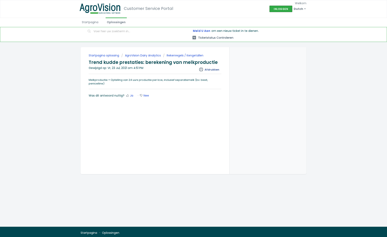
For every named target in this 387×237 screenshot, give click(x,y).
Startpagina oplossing (104, 55)
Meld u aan (201, 31)
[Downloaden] (186, 66)
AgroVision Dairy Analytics (143, 55)
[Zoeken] (89, 32)
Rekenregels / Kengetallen (185, 55)
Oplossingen (116, 22)
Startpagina (90, 22)
